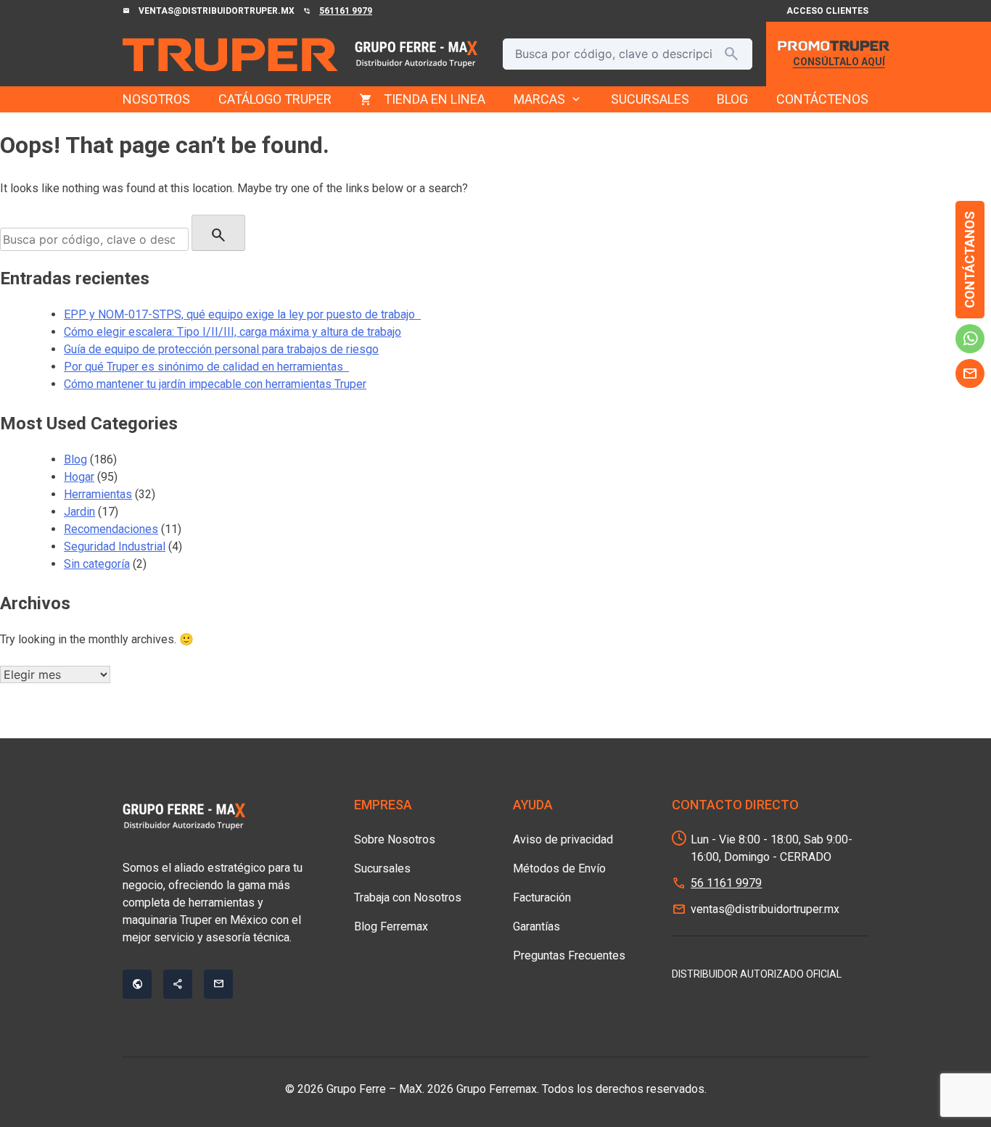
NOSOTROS (156, 99)
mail (970, 373)
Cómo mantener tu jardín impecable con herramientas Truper (215, 384)
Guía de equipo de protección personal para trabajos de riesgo (221, 349)
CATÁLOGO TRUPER (275, 99)
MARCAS (548, 99)
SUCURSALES (650, 99)
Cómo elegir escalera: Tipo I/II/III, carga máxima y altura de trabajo (232, 332)
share (178, 984)
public (137, 984)
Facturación (542, 897)
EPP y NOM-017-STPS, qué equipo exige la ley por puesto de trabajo (242, 314)
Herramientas (98, 494)
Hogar (79, 477)
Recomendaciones (111, 529)
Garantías (536, 926)
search (731, 53)
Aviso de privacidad (563, 839)
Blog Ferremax (391, 926)
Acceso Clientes (827, 11)
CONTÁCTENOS (822, 99)
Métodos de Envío (559, 868)
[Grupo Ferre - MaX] (230, 54)
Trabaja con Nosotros (407, 897)
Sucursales (382, 868)
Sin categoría (97, 564)
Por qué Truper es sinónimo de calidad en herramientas (206, 366)
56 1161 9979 (726, 883)
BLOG (732, 99)
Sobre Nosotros (394, 839)
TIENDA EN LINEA (434, 99)
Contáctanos (969, 259)
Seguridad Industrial (114, 546)
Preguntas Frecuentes (569, 955)
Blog (75, 459)
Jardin (79, 512)
